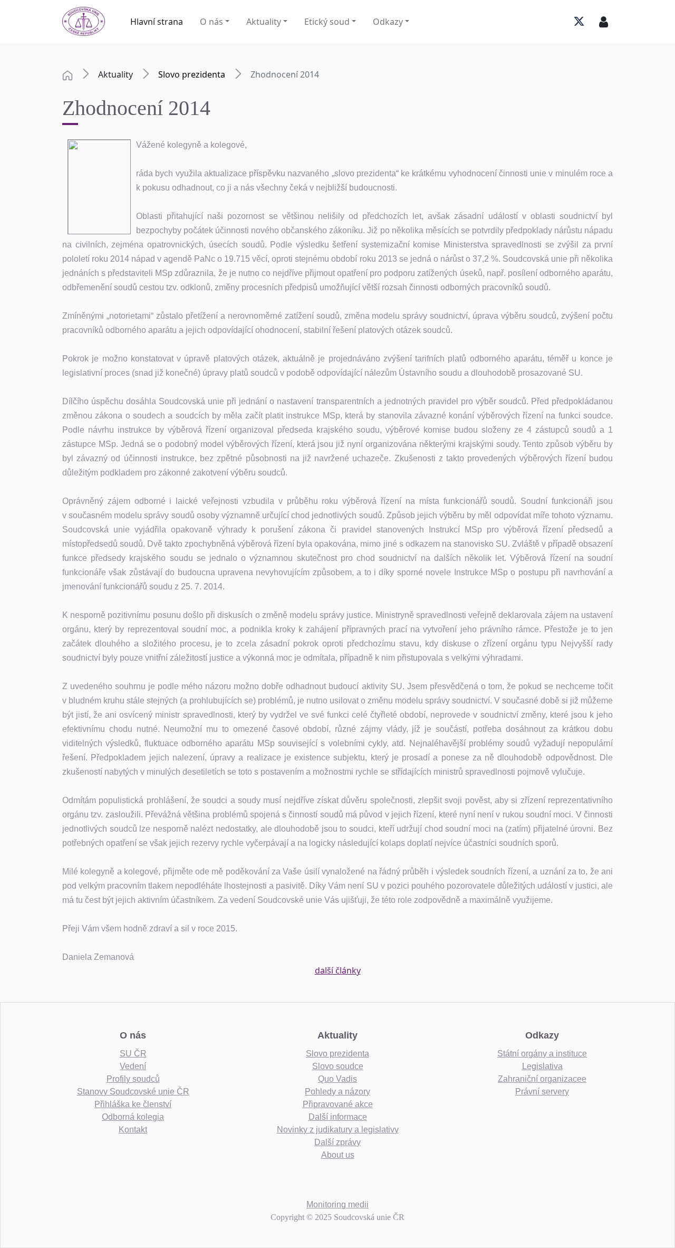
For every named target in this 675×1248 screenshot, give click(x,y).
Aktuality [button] (263, 21)
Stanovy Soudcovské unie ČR (133, 1091)
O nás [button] (211, 21)
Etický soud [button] (327, 21)
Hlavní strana (156, 21)
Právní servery (542, 1091)
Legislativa (542, 1066)
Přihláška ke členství (132, 1104)
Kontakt (133, 1129)
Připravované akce (338, 1104)
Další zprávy (337, 1142)
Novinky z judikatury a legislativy (338, 1129)
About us (337, 1154)
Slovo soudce (337, 1066)
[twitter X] (579, 22)
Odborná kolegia (133, 1116)
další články (338, 970)
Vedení (133, 1066)
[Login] (603, 22)
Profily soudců (133, 1078)
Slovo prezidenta (191, 74)
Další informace (337, 1116)
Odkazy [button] (388, 21)
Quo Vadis (337, 1078)
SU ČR (133, 1053)
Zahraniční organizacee (542, 1078)
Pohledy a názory (337, 1091)
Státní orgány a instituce (542, 1053)
